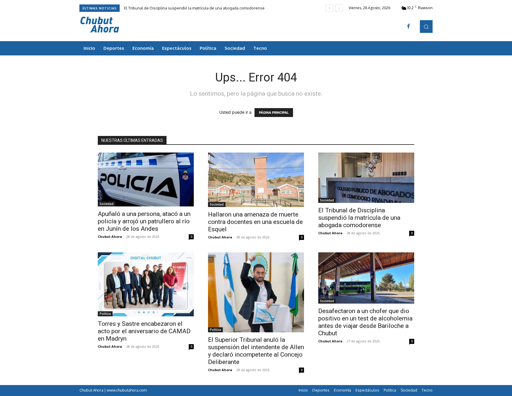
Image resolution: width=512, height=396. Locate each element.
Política (105, 314)
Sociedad (106, 204)
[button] (426, 26)
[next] (339, 8)
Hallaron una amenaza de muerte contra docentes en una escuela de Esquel (255, 222)
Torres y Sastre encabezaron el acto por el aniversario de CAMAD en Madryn (144, 331)
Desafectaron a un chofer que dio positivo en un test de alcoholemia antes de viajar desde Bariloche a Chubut (365, 322)
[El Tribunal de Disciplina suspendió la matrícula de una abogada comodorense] (366, 178)
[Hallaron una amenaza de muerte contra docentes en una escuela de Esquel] (256, 180)
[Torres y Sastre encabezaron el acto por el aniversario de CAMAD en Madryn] (146, 284)
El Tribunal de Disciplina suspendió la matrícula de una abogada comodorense (194, 8)
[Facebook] (408, 26)
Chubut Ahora (110, 236)
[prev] (329, 8)
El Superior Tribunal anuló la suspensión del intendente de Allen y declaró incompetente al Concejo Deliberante (256, 350)
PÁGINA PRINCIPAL (274, 112)
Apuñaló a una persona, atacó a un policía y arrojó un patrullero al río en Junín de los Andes (144, 221)
